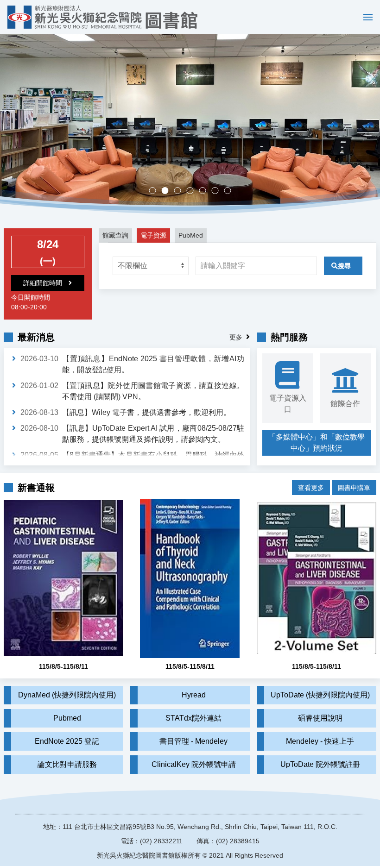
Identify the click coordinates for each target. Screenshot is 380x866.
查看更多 (311, 487)
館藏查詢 (115, 235)
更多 (235, 337)
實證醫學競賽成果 (218, 191)
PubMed (190, 235)
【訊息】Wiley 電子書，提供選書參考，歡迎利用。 (146, 412)
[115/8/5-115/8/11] (63, 578)
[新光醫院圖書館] (102, 17)
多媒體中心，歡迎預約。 (193, 191)
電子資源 (153, 235)
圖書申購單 (354, 487)
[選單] (366, 17)
